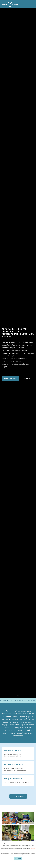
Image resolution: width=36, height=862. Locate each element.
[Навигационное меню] (33, 4)
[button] (10, 378)
